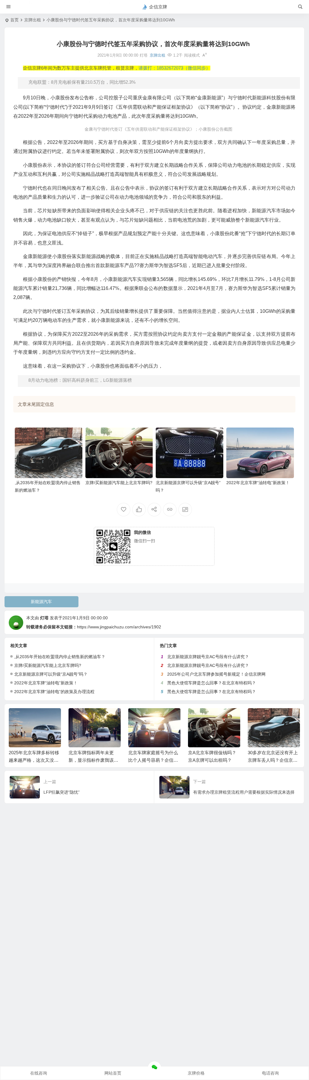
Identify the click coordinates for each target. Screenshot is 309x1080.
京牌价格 (196, 1073)
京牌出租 (32, 19)
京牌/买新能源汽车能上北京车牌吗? (118, 482)
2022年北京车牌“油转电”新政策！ (258, 482)
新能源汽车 (41, 601)
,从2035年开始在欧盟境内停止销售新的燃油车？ (59, 656)
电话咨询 (270, 1073)
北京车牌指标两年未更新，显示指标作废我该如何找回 (34, 760)
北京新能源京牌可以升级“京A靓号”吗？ (51, 674)
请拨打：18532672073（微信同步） (174, 68)
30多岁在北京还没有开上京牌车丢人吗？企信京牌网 (213, 760)
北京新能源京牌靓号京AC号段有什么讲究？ (208, 656)
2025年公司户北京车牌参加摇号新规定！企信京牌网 (216, 674)
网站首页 (112, 1073)
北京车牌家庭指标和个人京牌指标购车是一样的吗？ (273, 760)
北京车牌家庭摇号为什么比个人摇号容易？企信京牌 (93, 760)
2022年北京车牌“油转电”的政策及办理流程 (54, 691)
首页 (14, 19)
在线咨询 (38, 1073)
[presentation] (265, 718)
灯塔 (44, 617)
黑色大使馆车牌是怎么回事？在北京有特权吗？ (211, 682)
